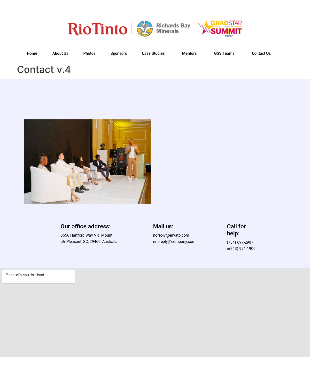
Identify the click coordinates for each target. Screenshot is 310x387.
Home (32, 53)
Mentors (189, 53)
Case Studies (153, 53)
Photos (89, 53)
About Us (60, 53)
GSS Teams (224, 53)
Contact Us (261, 53)
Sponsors (118, 53)
